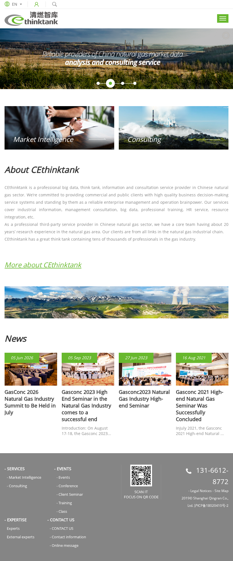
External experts (20, 536)
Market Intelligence (43, 139)
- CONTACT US (61, 528)
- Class (62, 511)
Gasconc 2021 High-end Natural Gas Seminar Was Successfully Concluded (199, 405)
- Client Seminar (70, 494)
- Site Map (220, 490)
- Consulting (17, 485)
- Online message (64, 545)
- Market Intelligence (24, 477)
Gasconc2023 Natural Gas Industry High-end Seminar (144, 398)
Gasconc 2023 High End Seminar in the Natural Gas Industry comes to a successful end (86, 405)
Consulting (144, 139)
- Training (64, 502)
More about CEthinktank (43, 264)
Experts (13, 528)
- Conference (67, 485)
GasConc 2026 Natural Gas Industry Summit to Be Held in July (30, 402)
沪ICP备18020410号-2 (211, 505)
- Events (63, 477)
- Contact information (68, 536)
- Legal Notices (200, 490)
